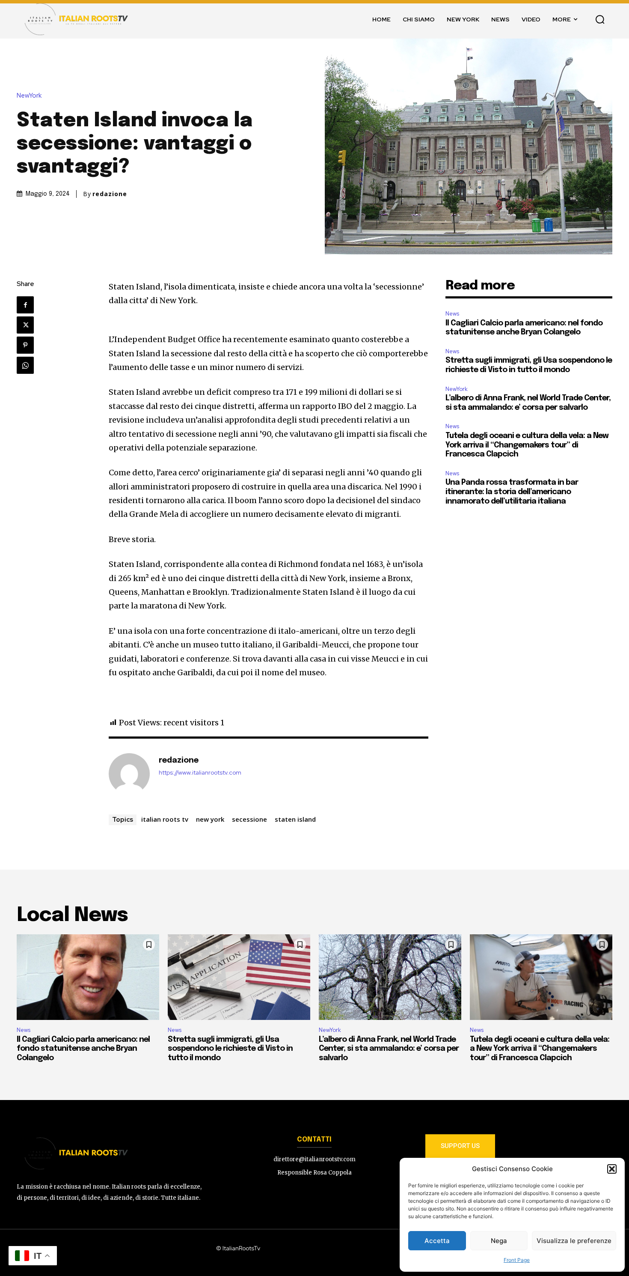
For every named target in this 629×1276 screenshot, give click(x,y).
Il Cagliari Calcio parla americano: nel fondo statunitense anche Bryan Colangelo (83, 1049)
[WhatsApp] (25, 365)
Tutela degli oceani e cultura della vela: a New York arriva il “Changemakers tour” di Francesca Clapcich (526, 445)
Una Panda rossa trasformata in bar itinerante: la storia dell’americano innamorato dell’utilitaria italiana (511, 492)
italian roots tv (164, 819)
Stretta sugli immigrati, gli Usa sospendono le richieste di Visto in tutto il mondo (230, 1049)
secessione (249, 819)
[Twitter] (25, 325)
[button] (612, 1169)
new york (210, 819)
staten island (295, 819)
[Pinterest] (25, 345)
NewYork (29, 95)
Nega (499, 1241)
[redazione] (129, 773)
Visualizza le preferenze (574, 1241)
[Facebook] (25, 304)
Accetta (437, 1241)
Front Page (517, 1260)
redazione (109, 194)
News (452, 313)
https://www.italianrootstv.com (200, 772)
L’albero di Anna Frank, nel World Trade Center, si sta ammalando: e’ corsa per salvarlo (389, 1049)
